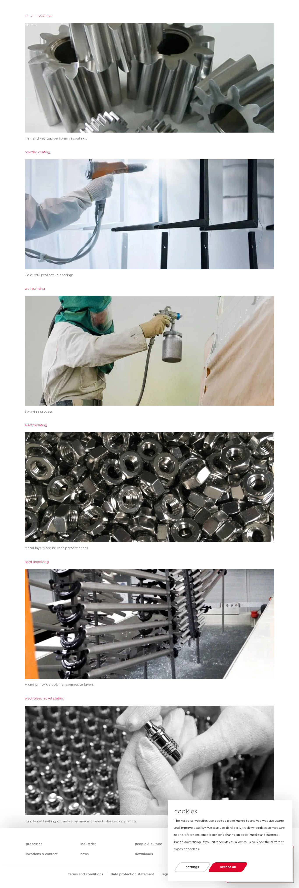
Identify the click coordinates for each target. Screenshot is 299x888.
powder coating (37, 152)
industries (124, 17)
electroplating (36, 425)
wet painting (35, 288)
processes (100, 17)
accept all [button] (228, 867)
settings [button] (192, 867)
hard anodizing (37, 562)
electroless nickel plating (44, 698)
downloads (144, 854)
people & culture (181, 17)
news (206, 17)
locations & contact (233, 17)
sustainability (150, 17)
